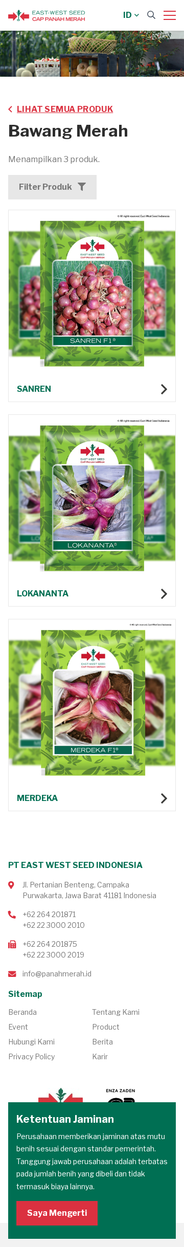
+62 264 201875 (49, 944)
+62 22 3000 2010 (53, 925)
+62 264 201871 (49, 914)
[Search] (151, 15)
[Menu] (170, 15)
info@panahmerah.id (56, 973)
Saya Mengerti (57, 1213)
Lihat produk (92, 306)
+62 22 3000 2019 (53, 954)
